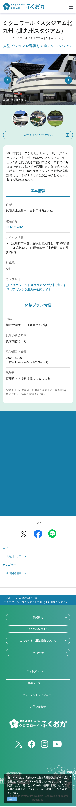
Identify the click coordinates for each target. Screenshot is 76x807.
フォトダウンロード (38, 671)
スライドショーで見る (38, 134)
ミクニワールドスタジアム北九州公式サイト (39, 285)
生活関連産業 (14, 573)
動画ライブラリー (38, 683)
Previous (7, 80)
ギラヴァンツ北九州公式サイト (30, 289)
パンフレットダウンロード (38, 694)
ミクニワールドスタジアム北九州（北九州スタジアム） (36, 602)
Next (68, 80)
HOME (7, 597)
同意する (12, 799)
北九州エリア (14, 556)
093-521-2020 (15, 227)
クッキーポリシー (46, 789)
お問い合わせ (38, 706)
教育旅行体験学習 (26, 597)
